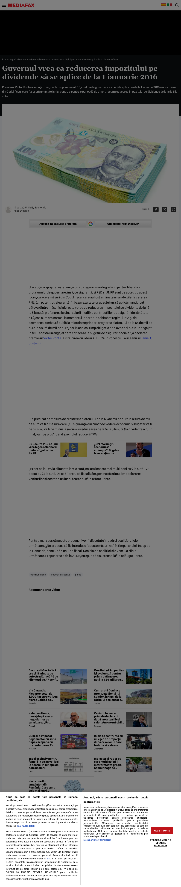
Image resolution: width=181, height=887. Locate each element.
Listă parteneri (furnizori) (96, 840)
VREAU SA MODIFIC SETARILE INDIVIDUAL (160, 843)
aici (48, 859)
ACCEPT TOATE (162, 830)
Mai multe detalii (26, 826)
